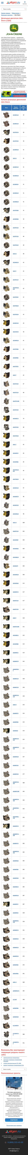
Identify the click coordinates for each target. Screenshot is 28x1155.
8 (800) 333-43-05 (15, 1142)
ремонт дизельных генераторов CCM (14, 1065)
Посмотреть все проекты (14, 1125)
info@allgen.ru (14, 1151)
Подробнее (14, 1120)
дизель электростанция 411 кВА (12, 1063)
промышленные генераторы (11, 1057)
